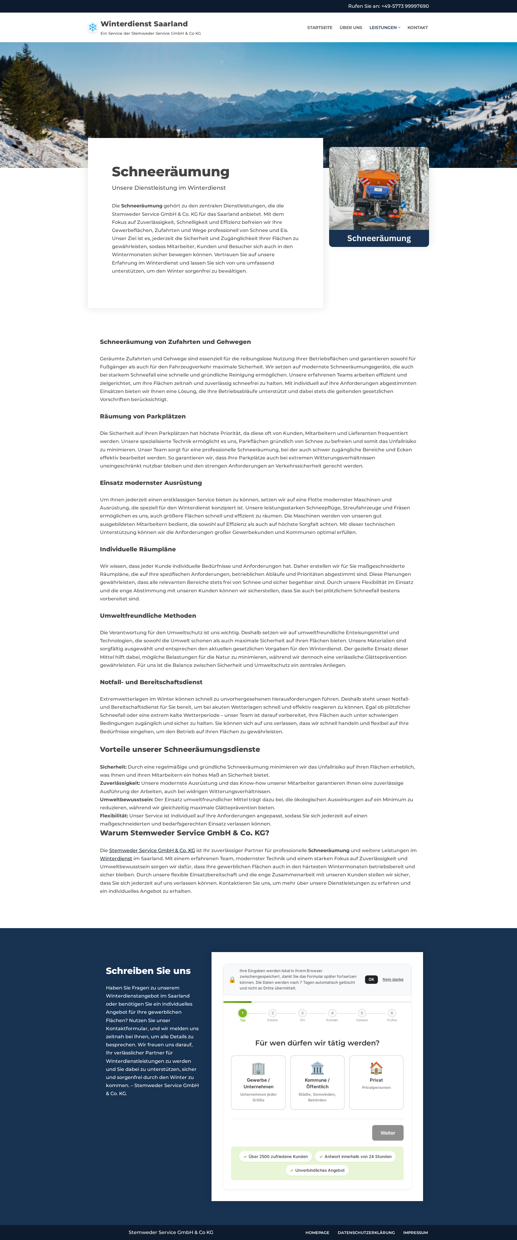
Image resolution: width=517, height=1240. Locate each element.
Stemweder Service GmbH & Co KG (171, 1232)
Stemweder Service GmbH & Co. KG (152, 850)
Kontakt (417, 27)
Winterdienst (116, 858)
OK (371, 979)
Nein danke (393, 979)
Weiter (388, 1133)
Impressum (415, 1232)
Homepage (317, 1232)
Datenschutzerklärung (366, 1232)
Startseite (319, 27)
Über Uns (351, 27)
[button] (399, 27)
